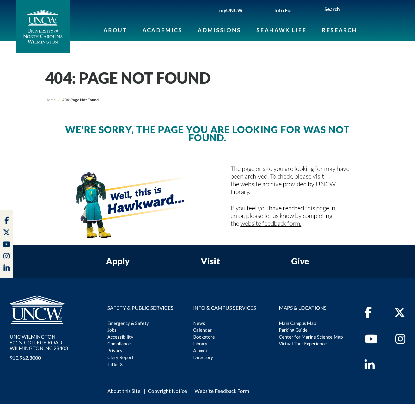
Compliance (119, 343)
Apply (118, 261)
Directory (203, 357)
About (115, 30)
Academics (162, 30)
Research (339, 30)
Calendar (202, 330)
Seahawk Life (281, 30)
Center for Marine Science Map (311, 337)
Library (200, 343)
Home (50, 99)
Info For (283, 10)
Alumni (200, 350)
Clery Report (120, 357)
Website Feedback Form (222, 391)
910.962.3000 (25, 358)
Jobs (111, 330)
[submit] (345, 10)
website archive (261, 184)
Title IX (115, 364)
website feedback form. (270, 223)
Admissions (219, 30)
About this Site (123, 391)
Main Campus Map (297, 323)
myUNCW (231, 10)
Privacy (114, 350)
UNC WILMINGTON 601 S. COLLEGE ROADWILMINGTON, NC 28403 (39, 342)
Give (300, 261)
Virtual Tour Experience (303, 343)
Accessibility (120, 337)
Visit (210, 261)
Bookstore (204, 337)
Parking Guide (293, 330)
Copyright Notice (167, 391)
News (199, 323)
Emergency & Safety (128, 323)
